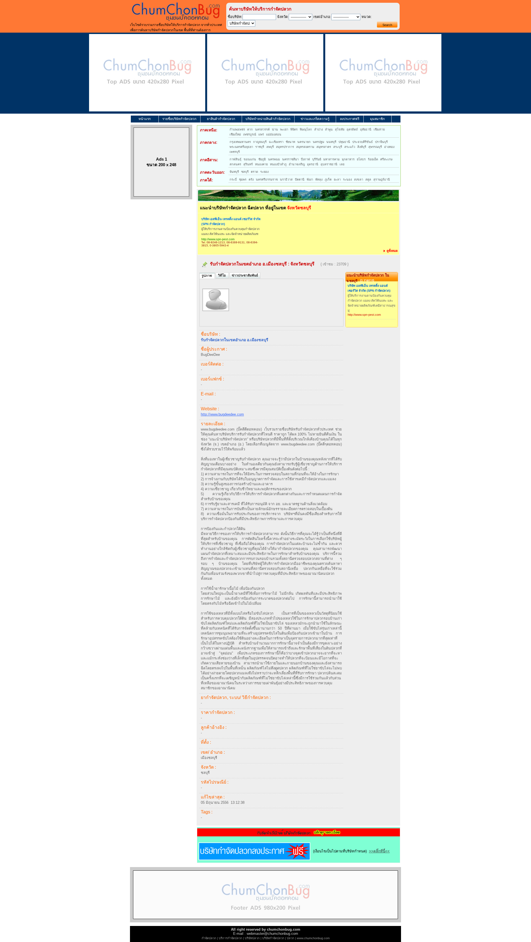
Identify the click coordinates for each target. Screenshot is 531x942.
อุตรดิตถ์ (352, 129)
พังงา (310, 179)
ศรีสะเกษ (386, 159)
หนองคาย (261, 164)
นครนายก (304, 141)
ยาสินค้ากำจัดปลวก (221, 119)
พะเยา (284, 129)
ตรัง (251, 179)
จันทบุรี (234, 171)
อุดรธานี (312, 164)
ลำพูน (329, 129)
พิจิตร (294, 129)
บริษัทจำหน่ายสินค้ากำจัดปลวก (268, 119)
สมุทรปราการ (285, 146)
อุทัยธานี (365, 129)
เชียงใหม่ (235, 134)
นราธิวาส (286, 179)
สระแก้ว (349, 146)
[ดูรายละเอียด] (298, 835)
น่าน (275, 129)
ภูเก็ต (328, 179)
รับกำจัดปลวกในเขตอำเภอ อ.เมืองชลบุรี (248, 264)
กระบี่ (233, 179)
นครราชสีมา (290, 159)
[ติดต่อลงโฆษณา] (265, 921)
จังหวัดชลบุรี (302, 264)
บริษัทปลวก (252, 938)
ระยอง (264, 171)
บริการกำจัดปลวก (230, 938)
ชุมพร (242, 179)
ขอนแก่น (250, 159)
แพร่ (261, 134)
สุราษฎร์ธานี (381, 179)
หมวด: (366, 17)
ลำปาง (318, 129)
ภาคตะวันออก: (212, 172)
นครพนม (274, 159)
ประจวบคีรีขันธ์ (362, 141)
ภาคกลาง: (208, 142)
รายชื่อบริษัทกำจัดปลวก (179, 119)
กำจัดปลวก (209, 938)
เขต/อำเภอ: (322, 17)
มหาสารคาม (331, 159)
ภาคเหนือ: (208, 130)
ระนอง (347, 179)
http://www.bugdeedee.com (222, 414)
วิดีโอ (222, 275)
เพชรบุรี (235, 151)
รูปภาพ (207, 276)
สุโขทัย (339, 129)
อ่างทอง (389, 146)
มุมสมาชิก (377, 119)
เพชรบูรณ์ (249, 134)
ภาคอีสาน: (209, 160)
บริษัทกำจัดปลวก (273, 938)
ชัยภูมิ (262, 159)
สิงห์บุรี (361, 146)
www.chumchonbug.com (313, 938)
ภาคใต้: (206, 180)
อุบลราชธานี (329, 164)
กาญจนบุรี (260, 141)
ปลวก (290, 938)
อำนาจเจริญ (297, 164)
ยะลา (337, 179)
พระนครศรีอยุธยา (241, 146)
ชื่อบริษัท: (235, 17)
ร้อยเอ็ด (373, 159)
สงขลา (358, 179)
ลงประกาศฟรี (349, 119)
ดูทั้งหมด (392, 250)
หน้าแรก (145, 119)
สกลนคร (235, 164)
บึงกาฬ (305, 159)
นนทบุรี (331, 141)
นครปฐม (318, 141)
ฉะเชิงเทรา (276, 141)
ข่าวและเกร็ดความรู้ (315, 119)
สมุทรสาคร (323, 146)
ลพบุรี (270, 146)
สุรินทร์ (248, 164)
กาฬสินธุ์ (235, 159)
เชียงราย (379, 129)
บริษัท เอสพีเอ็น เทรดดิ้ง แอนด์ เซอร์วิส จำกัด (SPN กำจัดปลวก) (231, 221)
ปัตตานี (299, 179)
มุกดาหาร (348, 159)
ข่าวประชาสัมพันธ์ (245, 275)
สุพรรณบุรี (375, 146)
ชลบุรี (245, 171)
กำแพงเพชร (237, 129)
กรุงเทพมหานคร (240, 141)
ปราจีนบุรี (381, 141)
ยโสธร (361, 159)
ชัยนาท (290, 141)
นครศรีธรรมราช (267, 179)
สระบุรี (337, 146)
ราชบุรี (259, 146)
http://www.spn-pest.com (218, 239)
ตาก (250, 129)
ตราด (254, 171)
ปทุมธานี (344, 141)
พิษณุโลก (306, 129)
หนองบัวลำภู (278, 164)
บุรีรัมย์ (316, 159)
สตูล (368, 179)
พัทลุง (318, 179)
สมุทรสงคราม (305, 146)
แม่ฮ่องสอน (273, 134)
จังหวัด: (283, 17)
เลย (342, 164)
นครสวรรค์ (262, 129)
